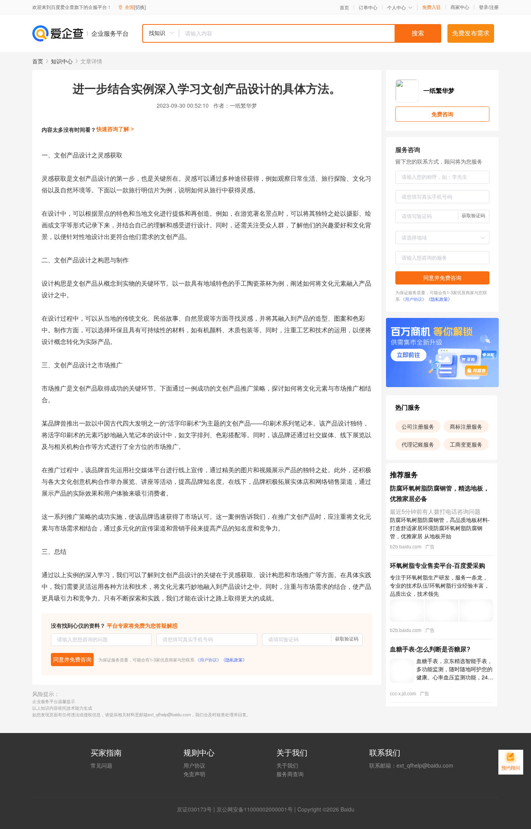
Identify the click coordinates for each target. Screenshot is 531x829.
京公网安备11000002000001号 (255, 809)
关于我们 (287, 765)
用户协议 (194, 765)
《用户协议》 (208, 659)
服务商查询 (290, 774)
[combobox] (291, 33)
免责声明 (194, 774)
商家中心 (460, 7)
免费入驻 (431, 7)
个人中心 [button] (396, 7)
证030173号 (197, 809)
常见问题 (101, 765)
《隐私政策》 (234, 659)
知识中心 (62, 61)
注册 (494, 6)
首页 (344, 7)
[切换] (140, 6)
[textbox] (310, 33)
